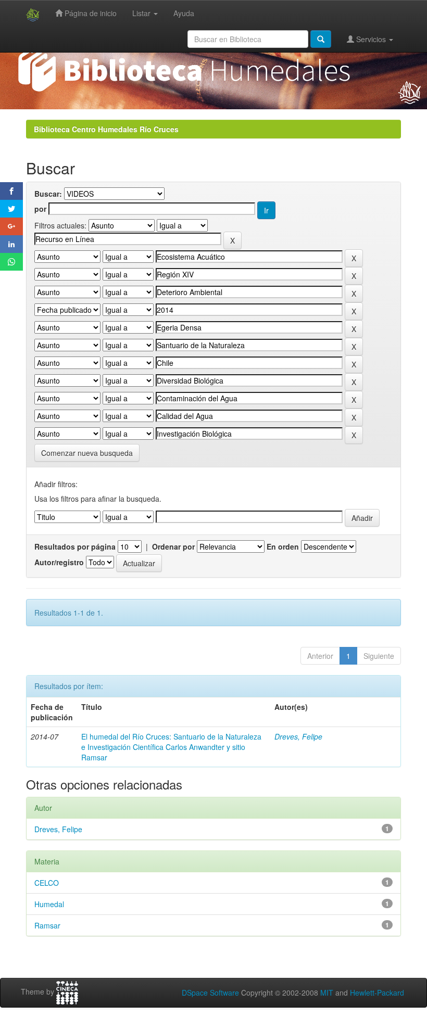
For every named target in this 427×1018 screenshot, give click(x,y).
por (40, 208)
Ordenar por (173, 546)
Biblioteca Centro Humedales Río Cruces (106, 129)
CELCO (46, 882)
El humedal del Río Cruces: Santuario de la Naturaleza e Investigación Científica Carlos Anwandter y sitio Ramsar (171, 746)
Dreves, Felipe (298, 736)
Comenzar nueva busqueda (87, 453)
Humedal (49, 904)
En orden (283, 546)
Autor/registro (59, 562)
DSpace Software (210, 992)
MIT (326, 992)
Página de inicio (89, 13)
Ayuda (183, 13)
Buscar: (48, 193)
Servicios (371, 39)
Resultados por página (75, 546)
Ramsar (47, 925)
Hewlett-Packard (377, 992)
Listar (142, 13)
